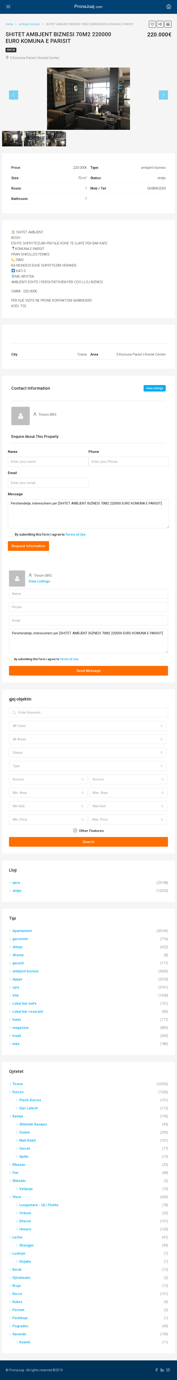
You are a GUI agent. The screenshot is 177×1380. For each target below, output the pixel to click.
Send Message (89, 671)
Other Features (91, 831)
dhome (18, 955)
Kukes (17, 1302)
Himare (25, 1229)
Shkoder (19, 1181)
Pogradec (20, 1326)
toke (16, 1044)
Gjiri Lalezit (28, 1108)
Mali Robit (27, 1140)
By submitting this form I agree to (50, 534)
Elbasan (18, 1165)
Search (88, 842)
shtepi (17, 947)
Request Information (28, 546)
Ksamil (24, 1342)
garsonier (20, 939)
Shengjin (26, 1245)
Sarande (19, 1334)
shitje (11, 50)
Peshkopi (20, 1318)
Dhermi (25, 1221)
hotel (16, 1020)
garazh (18, 963)
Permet (18, 1310)
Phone (93, 452)
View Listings (154, 388)
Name (13, 452)
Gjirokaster (21, 1278)
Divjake (25, 1261)
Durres (18, 1092)
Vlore (16, 1197)
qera (16, 883)
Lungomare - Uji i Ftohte (39, 1205)
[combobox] (87, 726)
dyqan (17, 979)
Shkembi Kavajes (33, 1124)
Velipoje (26, 1189)
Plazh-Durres (30, 1100)
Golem (24, 1132)
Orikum (25, 1213)
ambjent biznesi (25, 971)
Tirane (17, 1084)
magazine (20, 1028)
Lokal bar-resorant (27, 1011)
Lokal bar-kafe (24, 1003)
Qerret (24, 1148)
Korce (17, 1294)
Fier (15, 1173)
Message (15, 494)
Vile (15, 995)
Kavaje (17, 1116)
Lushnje (18, 1253)
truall (16, 1036)
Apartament (22, 931)
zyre (15, 987)
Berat (16, 1269)
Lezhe (17, 1237)
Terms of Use (75, 534)
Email (12, 473)
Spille (23, 1156)
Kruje (16, 1286)
